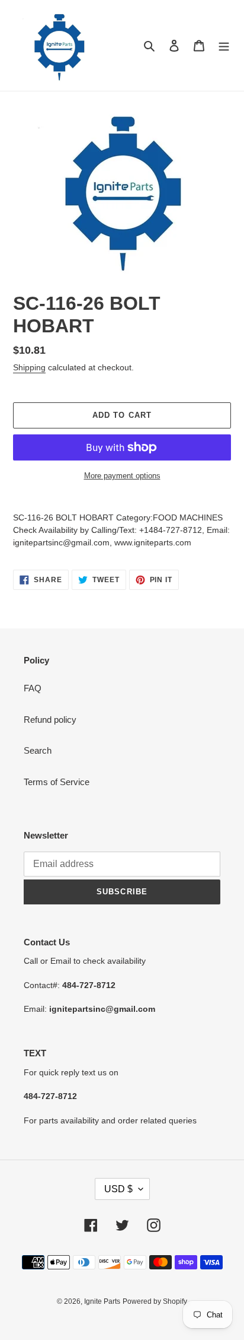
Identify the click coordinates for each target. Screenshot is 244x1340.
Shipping (29, 367)
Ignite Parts (102, 1301)
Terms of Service (56, 782)
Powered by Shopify (155, 1301)
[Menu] (223, 45)
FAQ (32, 688)
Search (38, 750)
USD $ (118, 1189)
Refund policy (50, 720)
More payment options (122, 475)
